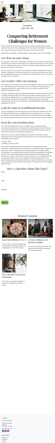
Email (2, 181)
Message (3, 189)
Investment (4, 439)
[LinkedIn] (6, 431)
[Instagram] (8, 431)
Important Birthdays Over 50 (14, 239)
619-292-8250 (8, 420)
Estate (3, 441)
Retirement (4, 437)
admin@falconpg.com (7, 428)
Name (3, 172)
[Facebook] (3, 431)
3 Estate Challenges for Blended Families (38, 241)
